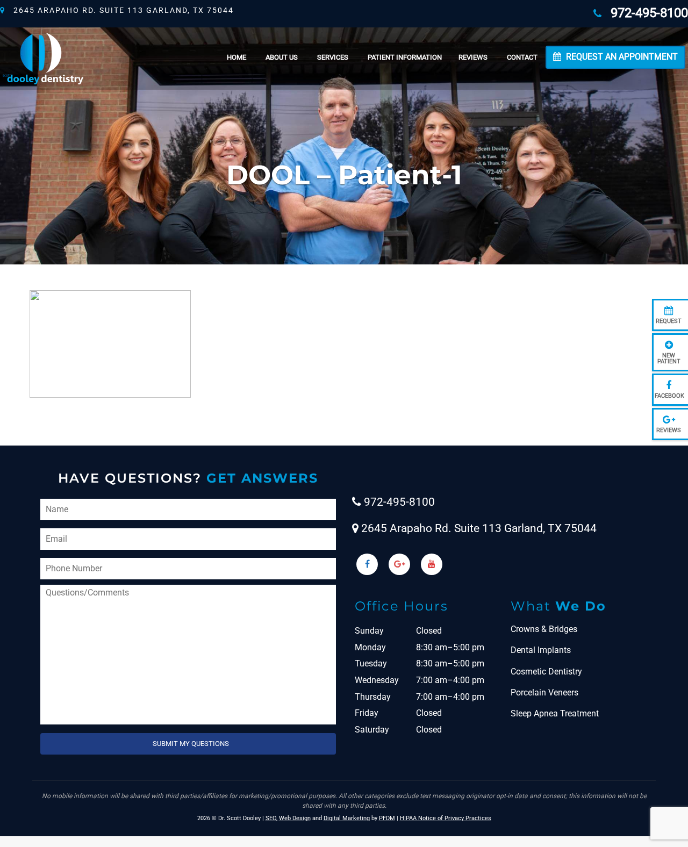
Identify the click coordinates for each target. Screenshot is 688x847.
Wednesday (377, 680)
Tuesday (371, 663)
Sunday (369, 631)
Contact (522, 57)
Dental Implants (541, 650)
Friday (366, 713)
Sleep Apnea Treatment (555, 713)
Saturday (372, 729)
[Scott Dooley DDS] (43, 57)
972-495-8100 (646, 12)
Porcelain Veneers (544, 692)
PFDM (387, 818)
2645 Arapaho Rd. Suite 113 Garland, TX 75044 (119, 10)
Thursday (373, 697)
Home (236, 57)
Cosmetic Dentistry (546, 671)
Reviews (473, 57)
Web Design (295, 818)
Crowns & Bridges (544, 629)
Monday (370, 647)
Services (332, 57)
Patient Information (405, 57)
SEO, (271, 818)
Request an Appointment (621, 57)
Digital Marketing (347, 818)
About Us (282, 57)
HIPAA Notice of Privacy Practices (445, 818)
